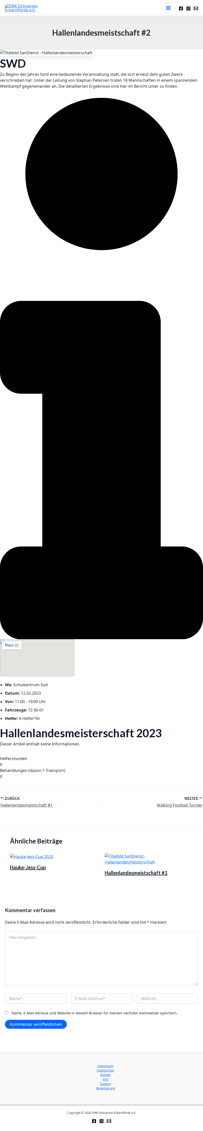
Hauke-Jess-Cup (28, 867)
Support (105, 1084)
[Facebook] (181, 8)
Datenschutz (105, 1070)
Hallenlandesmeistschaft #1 (136, 873)
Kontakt (105, 1075)
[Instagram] (188, 8)
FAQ (105, 1079)
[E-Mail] (196, 8)
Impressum (105, 1066)
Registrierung (105, 1088)
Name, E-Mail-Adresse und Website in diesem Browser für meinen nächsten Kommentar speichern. (95, 1013)
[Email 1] (109, 1121)
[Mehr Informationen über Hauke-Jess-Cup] (31, 856)
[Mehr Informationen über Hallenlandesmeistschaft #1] (149, 858)
